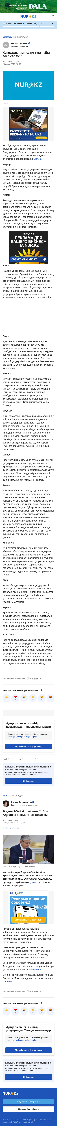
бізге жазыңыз (34, 678)
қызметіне (35, 882)
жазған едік (35, 969)
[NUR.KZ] (28, 17)
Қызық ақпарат (21, 37)
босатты (7, 981)
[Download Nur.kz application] (28, 6)
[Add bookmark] (51, 759)
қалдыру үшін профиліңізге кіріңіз (22, 737)
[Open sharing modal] (36, 759)
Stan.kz (37, 159)
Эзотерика (7, 37)
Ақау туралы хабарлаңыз (28, 1102)
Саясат (6, 796)
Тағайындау (17, 796)
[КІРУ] (53, 16)
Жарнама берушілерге (28, 1109)
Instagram (30, 781)
